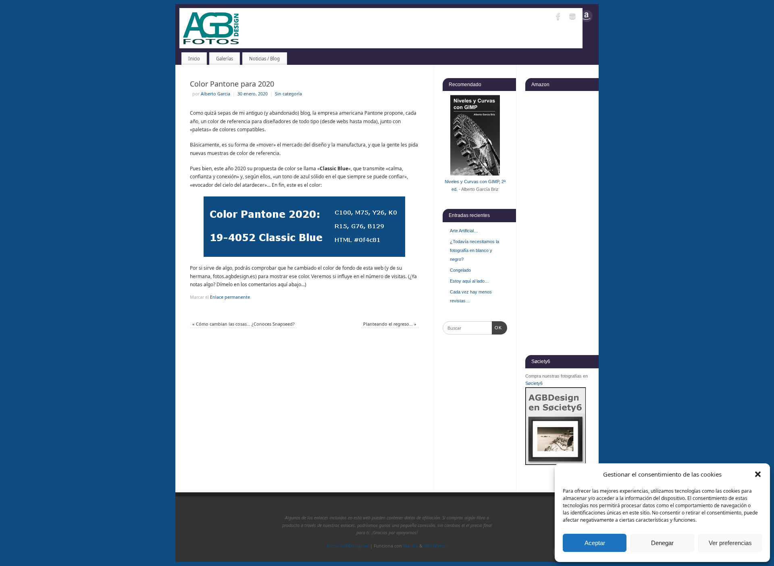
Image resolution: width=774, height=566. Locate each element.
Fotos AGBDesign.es (348, 546)
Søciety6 (534, 383)
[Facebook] (558, 17)
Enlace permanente (230, 297)
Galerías (224, 59)
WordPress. (435, 546)
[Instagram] (572, 17)
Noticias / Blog (264, 59)
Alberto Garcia (215, 94)
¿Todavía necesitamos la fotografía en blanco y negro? (474, 250)
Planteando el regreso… (389, 324)
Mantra (410, 546)
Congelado (460, 270)
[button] (758, 474)
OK (497, 327)
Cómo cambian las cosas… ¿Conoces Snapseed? (243, 324)
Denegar (662, 542)
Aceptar (595, 542)
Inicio (194, 59)
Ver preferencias (730, 542)
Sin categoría (288, 94)
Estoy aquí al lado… (469, 281)
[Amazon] (586, 17)
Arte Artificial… (464, 230)
